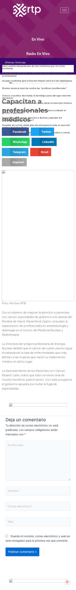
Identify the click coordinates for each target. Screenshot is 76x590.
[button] (15, 132)
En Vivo (38, 39)
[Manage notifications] (67, 582)
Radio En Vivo (38, 54)
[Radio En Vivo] (38, 48)
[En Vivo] (38, 34)
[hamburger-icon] (64, 10)
